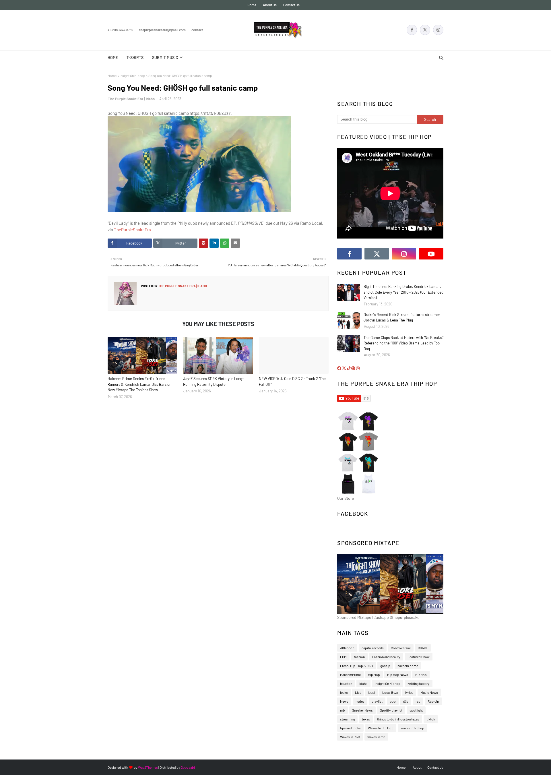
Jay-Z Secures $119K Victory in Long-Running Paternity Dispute (213, 381)
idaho (363, 683)
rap (418, 701)
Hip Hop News (397, 675)
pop (393, 701)
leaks (344, 692)
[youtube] (431, 253)
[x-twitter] (425, 30)
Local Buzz (390, 692)
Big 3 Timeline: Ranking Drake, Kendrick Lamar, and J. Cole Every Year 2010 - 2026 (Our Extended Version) (403, 292)
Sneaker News (362, 710)
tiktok (430, 719)
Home (251, 5)
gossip (385, 666)
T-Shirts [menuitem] (135, 57)
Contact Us (291, 5)
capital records (373, 648)
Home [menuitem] (113, 57)
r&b (405, 701)
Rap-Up (433, 701)
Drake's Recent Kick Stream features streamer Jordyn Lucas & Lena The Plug (402, 317)
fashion (359, 657)
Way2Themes (148, 767)
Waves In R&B (350, 737)
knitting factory (419, 683)
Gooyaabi (188, 767)
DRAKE (423, 648)
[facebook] (412, 30)
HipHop (421, 675)
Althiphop (347, 648)
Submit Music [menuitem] (165, 57)
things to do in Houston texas (398, 719)
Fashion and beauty (386, 657)
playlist (377, 701)
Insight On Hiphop (132, 75)
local (371, 692)
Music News (429, 692)
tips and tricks (350, 728)
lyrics (409, 692)
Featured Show (419, 657)
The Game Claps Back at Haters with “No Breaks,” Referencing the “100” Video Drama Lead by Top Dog (403, 343)
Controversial (401, 648)
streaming (347, 719)
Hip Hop (374, 675)
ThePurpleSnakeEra (132, 229)
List (358, 692)
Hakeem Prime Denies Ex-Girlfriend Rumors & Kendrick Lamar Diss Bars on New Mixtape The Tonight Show (139, 384)
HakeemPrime (350, 675)
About (417, 767)
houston (346, 683)
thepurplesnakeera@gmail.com (162, 30)
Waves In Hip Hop (380, 728)
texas (366, 719)
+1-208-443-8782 (120, 30)
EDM (343, 657)
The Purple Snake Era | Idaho (131, 98)
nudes (360, 701)
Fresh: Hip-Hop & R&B (356, 666)
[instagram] (438, 30)
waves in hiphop (412, 728)
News (344, 701)
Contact (197, 30)
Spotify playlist (391, 710)
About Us (270, 5)
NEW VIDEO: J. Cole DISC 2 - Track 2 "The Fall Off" (292, 381)
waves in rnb (376, 737)
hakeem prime (407, 666)
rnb (342, 710)
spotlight (416, 710)
